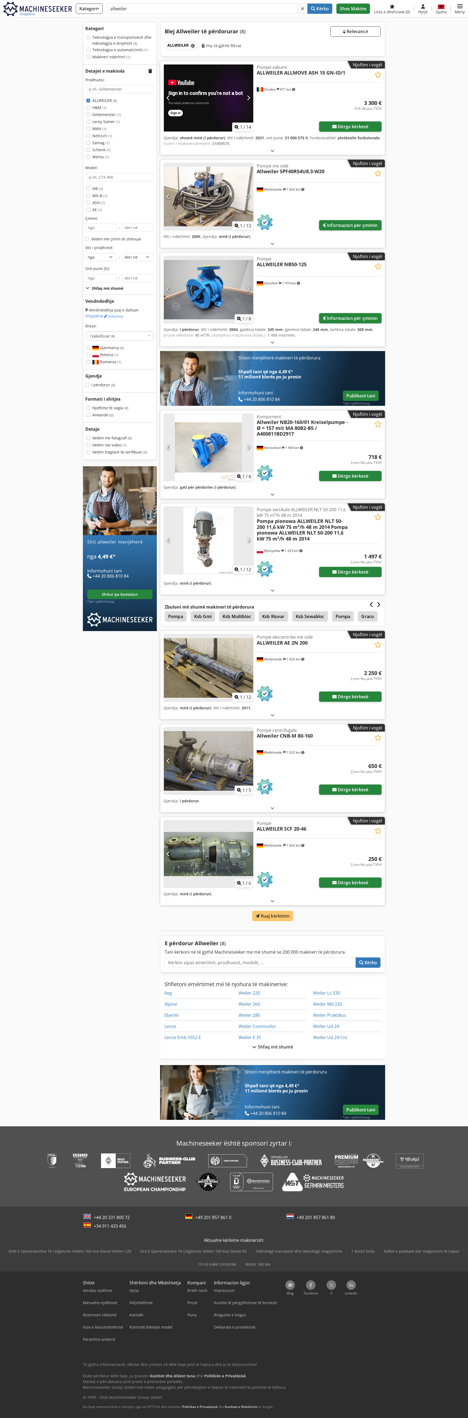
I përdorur (103, 384)
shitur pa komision (120, 594)
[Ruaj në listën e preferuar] (378, 74)
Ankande (102, 414)
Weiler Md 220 (327, 1004)
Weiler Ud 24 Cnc (330, 1037)
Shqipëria (104, 316)
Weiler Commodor (257, 1026)
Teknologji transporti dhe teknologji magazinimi (299, 1251)
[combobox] (119, 335)
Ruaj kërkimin (274, 916)
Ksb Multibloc (237, 616)
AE (97, 209)
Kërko (322, 9)
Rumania (110, 361)
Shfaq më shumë (274, 1047)
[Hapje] (272, 150)
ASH (98, 202)
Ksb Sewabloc (310, 616)
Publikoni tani (360, 396)
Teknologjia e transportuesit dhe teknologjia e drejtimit (121, 40)
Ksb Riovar (273, 616)
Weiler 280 (249, 1015)
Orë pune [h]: (97, 268)
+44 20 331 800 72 (112, 1217)
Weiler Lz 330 (326, 993)
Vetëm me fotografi (112, 437)
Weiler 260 (249, 1004)
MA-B (99, 195)
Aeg (168, 993)
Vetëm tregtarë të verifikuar (119, 452)
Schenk (101, 149)
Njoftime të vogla (110, 407)
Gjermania (111, 347)
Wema (100, 156)
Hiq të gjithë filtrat (223, 45)
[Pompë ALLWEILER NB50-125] (208, 289)
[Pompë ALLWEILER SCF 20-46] (208, 854)
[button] (460, 9)
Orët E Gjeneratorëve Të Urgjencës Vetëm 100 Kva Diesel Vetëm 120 (69, 1251)
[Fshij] (302, 9)
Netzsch (102, 135)
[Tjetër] (248, 97)
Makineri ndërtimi (111, 56)
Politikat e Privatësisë (199, 1406)
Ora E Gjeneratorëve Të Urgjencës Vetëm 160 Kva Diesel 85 (193, 1251)
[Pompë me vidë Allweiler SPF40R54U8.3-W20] (208, 196)
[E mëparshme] (168, 97)
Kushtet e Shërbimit (241, 1406)
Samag (101, 142)
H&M (99, 107)
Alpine (170, 1004)
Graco (367, 616)
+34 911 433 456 (110, 1226)
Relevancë (357, 31)
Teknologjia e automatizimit (120, 49)
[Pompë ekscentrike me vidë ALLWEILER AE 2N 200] (208, 667)
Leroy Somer (106, 121)
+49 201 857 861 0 (213, 1217)
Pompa (175, 616)
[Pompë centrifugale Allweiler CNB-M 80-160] (208, 761)
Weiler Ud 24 (326, 1026)
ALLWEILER (104, 100)
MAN (99, 128)
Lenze (170, 1026)
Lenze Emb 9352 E (182, 1037)
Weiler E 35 (250, 1037)
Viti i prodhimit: (99, 247)
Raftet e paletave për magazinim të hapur (422, 1251)
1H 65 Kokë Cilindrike (217, 1264)
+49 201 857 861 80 (316, 1217)
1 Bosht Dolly (363, 1251)
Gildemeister (106, 114)
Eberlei (171, 1015)
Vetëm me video (109, 445)
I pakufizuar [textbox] (102, 336)
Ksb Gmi (203, 616)
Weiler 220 (249, 993)
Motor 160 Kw (257, 1264)
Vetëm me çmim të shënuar (116, 239)
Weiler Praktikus (329, 1015)
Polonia (108, 354)
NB (97, 188)
